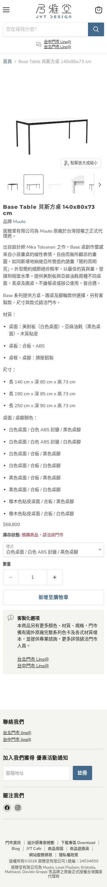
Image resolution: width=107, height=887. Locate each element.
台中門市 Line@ (57, 42)
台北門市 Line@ (57, 47)
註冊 (83, 773)
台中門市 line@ (17, 739)
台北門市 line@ (17, 733)
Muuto (19, 221)
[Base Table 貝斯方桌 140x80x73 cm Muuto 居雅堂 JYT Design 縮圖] (12, 184)
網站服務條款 (40, 855)
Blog (16, 848)
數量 (7, 564)
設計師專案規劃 (40, 842)
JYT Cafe (33, 848)
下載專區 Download (78, 842)
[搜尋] (96, 29)
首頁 (7, 61)
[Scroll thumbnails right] (98, 185)
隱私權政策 (68, 855)
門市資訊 (13, 842)
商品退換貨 (79, 848)
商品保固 (55, 848)
